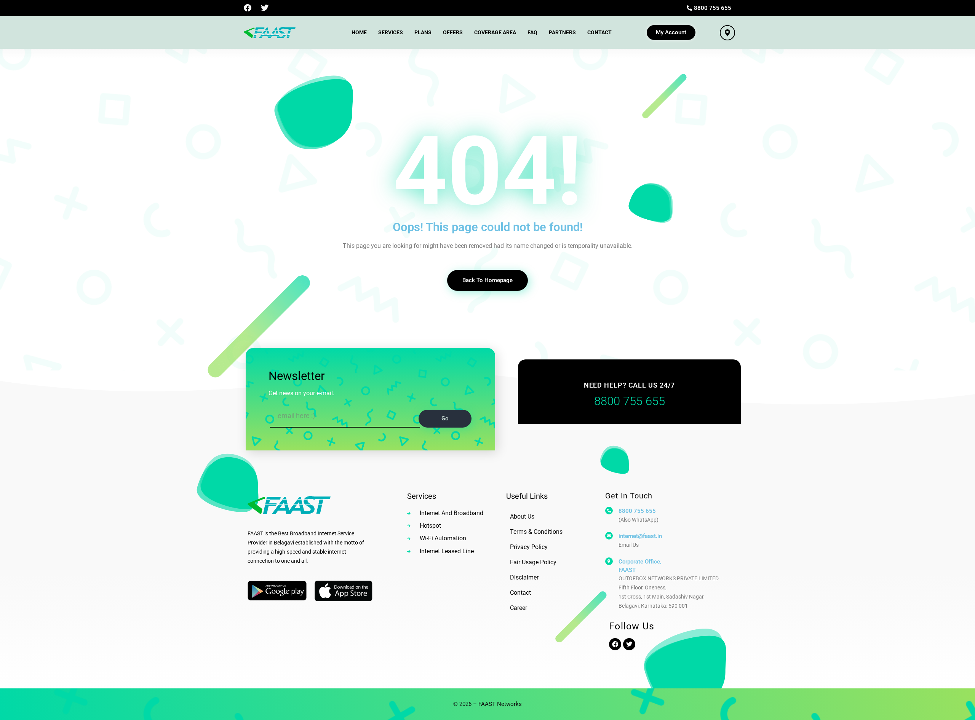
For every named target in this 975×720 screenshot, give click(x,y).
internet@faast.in (640, 536)
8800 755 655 (637, 511)
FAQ (532, 32)
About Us (522, 516)
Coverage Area (495, 32)
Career (518, 607)
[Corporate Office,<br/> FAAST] (609, 561)
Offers (453, 32)
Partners (562, 32)
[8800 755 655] (609, 510)
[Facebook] (247, 8)
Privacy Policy (529, 547)
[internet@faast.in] (609, 536)
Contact (599, 32)
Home (359, 32)
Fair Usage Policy (533, 562)
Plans (423, 32)
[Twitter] (264, 8)
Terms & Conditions (536, 531)
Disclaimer (524, 577)
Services (390, 32)
